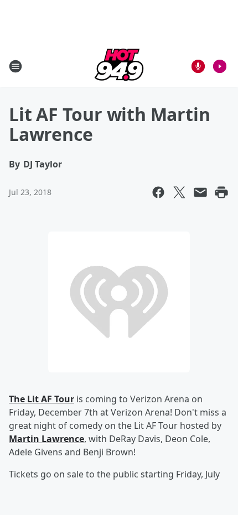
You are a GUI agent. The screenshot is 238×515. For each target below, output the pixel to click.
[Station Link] (119, 66)
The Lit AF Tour (41, 399)
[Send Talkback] (198, 66)
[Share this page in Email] (200, 192)
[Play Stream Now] (219, 66)
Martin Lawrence (46, 439)
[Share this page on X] (179, 192)
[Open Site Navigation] (15, 66)
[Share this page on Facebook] (158, 192)
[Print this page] (221, 192)
